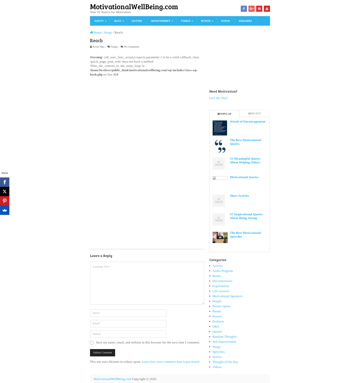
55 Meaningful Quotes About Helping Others (245, 160)
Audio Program (222, 271)
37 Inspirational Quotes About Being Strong (246, 216)
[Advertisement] (147, 105)
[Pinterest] (259, 9)
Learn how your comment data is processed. (171, 362)
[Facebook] (244, 9)
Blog (117, 20)
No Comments (131, 46)
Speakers (245, 20)
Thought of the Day (225, 362)
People (216, 301)
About (99, 20)
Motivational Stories (244, 177)
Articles (217, 266)
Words (206, 20)
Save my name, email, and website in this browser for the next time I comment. (148, 342)
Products (218, 321)
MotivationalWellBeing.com (134, 6)
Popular (225, 114)
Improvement (160, 20)
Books (216, 276)
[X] (4, 191)
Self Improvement (224, 341)
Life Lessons (220, 291)
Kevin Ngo (98, 46)
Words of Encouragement (247, 121)
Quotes (137, 20)
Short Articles (239, 195)
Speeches (218, 352)
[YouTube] (267, 9)
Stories (217, 357)
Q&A (215, 326)
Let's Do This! (218, 98)
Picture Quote (221, 306)
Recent (256, 113)
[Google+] (251, 9)
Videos (185, 20)
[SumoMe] (4, 210)
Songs (225, 20)
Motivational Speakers (227, 296)
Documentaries (222, 281)
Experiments (220, 286)
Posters (217, 316)
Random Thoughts (224, 336)
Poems (216, 311)
